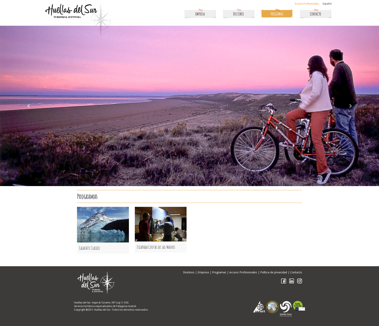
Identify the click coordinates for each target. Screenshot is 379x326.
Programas (219, 272)
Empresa (203, 272)
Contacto (296, 272)
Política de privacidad (273, 272)
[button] (28, 106)
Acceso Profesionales (307, 3)
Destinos (188, 272)
